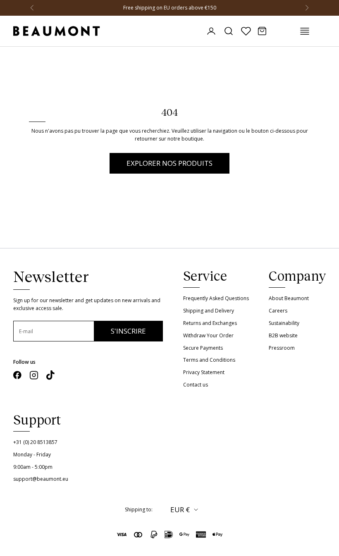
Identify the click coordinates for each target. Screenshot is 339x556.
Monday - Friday (32, 454)
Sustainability (284, 323)
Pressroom (282, 347)
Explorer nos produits (169, 163)
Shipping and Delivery (208, 310)
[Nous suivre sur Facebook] (17, 375)
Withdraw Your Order (208, 335)
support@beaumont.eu (40, 478)
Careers (278, 310)
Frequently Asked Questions (216, 298)
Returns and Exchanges (210, 323)
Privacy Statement (203, 372)
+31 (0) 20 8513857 (35, 442)
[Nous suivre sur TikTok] (50, 375)
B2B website (283, 335)
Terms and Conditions (209, 359)
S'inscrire (128, 331)
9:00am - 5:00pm (33, 466)
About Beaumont (289, 298)
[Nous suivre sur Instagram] (34, 375)
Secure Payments (203, 347)
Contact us (195, 384)
